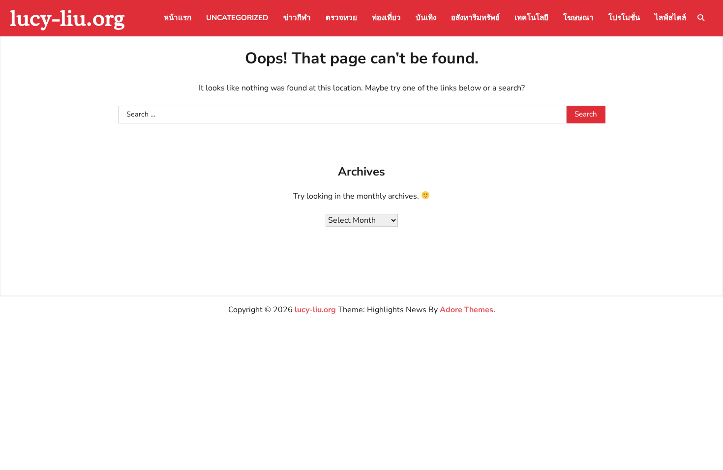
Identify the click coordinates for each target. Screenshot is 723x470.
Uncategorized (237, 18)
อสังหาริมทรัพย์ (475, 18)
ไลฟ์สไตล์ (670, 18)
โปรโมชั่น (624, 18)
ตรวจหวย (341, 18)
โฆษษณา (578, 18)
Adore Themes (466, 309)
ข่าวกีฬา (297, 18)
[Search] (700, 17)
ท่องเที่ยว (386, 18)
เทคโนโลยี (531, 18)
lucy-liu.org (67, 17)
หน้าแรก (177, 18)
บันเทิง (426, 18)
